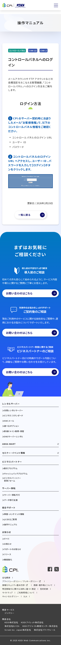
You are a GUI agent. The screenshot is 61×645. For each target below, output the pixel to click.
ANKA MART (9, 444)
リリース (7, 554)
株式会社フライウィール (45, 629)
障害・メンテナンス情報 (14, 514)
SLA (25, 596)
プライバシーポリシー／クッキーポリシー (20, 581)
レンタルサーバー (11, 403)
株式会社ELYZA (12, 626)
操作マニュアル (10, 524)
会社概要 (6, 577)
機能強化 (8, 559)
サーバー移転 (9, 488)
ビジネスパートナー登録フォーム (12, 479)
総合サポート (8, 507)
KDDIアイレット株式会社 (32, 622)
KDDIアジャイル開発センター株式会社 (40, 626)
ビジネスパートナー (12, 461)
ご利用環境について (26, 592)
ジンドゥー (9, 613)
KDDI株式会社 (11, 622)
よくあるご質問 (10, 519)
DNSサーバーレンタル (13, 436)
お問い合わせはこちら (19, 293)
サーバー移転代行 (12, 495)
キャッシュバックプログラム (15, 473)
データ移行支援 (11, 500)
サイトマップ (7, 592)
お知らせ (6, 532)
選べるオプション (11, 426)
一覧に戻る (24, 215)
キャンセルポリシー (10, 596)
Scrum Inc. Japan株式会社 (18, 629)
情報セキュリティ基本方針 (13, 585)
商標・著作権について (43, 585)
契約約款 (44, 588)
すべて (7, 538)
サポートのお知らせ (12, 549)
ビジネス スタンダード (13, 415)
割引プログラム (10, 468)
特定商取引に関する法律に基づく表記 (19, 588)
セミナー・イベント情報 (13, 453)
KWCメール (9, 421)
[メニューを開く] (56, 5)
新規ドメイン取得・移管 (14, 431)
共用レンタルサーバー (13, 410)
